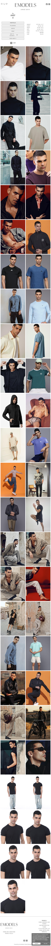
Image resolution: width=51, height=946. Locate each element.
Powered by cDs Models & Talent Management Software (25, 944)
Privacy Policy (9, 933)
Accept (36, 943)
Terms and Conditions (9, 932)
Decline (45, 943)
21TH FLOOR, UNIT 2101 (44, 928)
